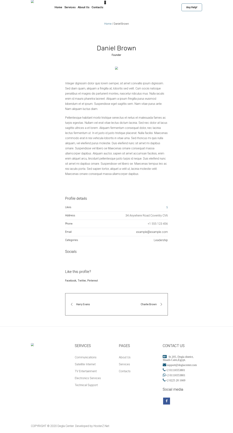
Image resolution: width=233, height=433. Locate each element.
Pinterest (92, 280)
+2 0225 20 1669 (175, 380)
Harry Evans (83, 304)
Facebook (70, 280)
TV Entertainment (86, 371)
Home (107, 23)
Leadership (161, 240)
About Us (125, 357)
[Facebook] (198, 426)
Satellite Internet (85, 364)
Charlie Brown (149, 304)
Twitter (82, 280)
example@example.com (152, 232)
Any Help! (191, 7)
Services (124, 364)
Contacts (125, 371)
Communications (85, 357)
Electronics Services (88, 378)
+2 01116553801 (175, 370)
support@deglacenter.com (181, 364)
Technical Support (86, 385)
